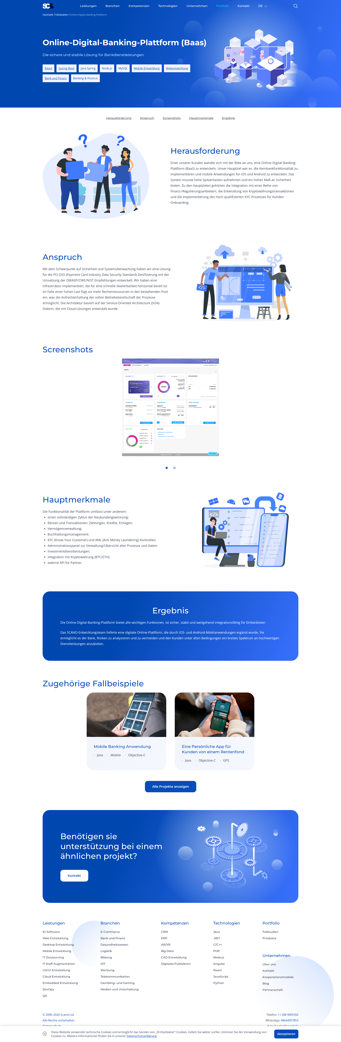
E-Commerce (110, 932)
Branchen (110, 923)
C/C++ (217, 944)
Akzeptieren (286, 1034)
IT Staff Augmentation (59, 964)
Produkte (269, 938)
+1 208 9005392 (288, 1015)
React (48, 68)
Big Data (167, 951)
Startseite (48, 14)
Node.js (218, 957)
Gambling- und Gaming (118, 983)
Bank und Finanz (56, 78)
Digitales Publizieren (176, 964)
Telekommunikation (115, 976)
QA (45, 995)
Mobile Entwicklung (147, 68)
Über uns (269, 964)
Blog (265, 983)
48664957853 (289, 1020)
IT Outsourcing (53, 957)
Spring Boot (66, 68)
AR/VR (165, 944)
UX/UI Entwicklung (56, 970)
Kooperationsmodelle (278, 977)
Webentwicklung (177, 68)
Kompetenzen (175, 923)
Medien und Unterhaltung (120, 989)
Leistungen (54, 923)
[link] (126, 731)
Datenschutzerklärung (142, 1036)
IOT (103, 964)
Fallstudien (61, 14)
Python (218, 983)
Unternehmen (276, 955)
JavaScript (220, 976)
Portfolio (271, 923)
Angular (219, 964)
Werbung (107, 970)
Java (216, 932)
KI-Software (51, 932)
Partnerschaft (272, 990)
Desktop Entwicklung (58, 944)
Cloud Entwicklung (56, 976)
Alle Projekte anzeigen (170, 787)
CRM (164, 932)
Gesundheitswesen (114, 944)
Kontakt (74, 876)
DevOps (48, 989)
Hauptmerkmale (201, 118)
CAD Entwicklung (174, 957)
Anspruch (147, 118)
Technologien (226, 923)
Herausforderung (118, 118)
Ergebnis (228, 118)
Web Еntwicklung (55, 938)
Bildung (106, 957)
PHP (216, 951)
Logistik (106, 951)
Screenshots (172, 118)
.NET (216, 938)
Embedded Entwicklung (60, 983)
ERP (164, 938)
